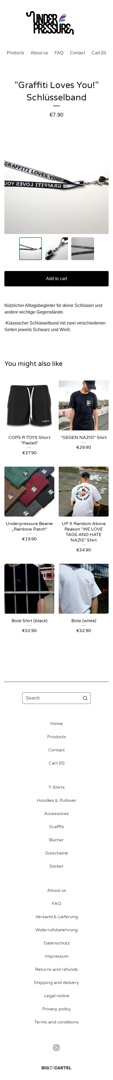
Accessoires (56, 813)
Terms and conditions (57, 1022)
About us (39, 52)
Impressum (56, 956)
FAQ (59, 52)
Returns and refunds (56, 969)
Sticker (56, 866)
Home (56, 723)
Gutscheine (56, 853)
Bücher (56, 840)
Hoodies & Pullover (57, 800)
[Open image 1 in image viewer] (56, 182)
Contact (77, 52)
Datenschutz (57, 943)
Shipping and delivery (56, 982)
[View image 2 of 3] (56, 248)
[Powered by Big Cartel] (56, 1068)
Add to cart (56, 278)
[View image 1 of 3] (30, 248)
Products (15, 52)
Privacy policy (56, 1009)
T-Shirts (57, 787)
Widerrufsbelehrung (56, 930)
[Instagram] (56, 1047)
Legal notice (56, 996)
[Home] (56, 22)
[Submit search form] (85, 698)
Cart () (99, 52)
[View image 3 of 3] (82, 248)
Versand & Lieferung (56, 917)
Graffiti (56, 827)
